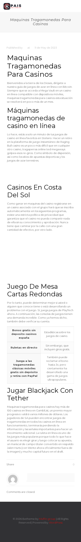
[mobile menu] (75, 6)
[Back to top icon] (40, 510)
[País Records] (12, 6)
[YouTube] (43, 528)
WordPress (56, 522)
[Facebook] (32, 528)
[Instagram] (48, 528)
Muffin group (47, 518)
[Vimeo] (38, 528)
